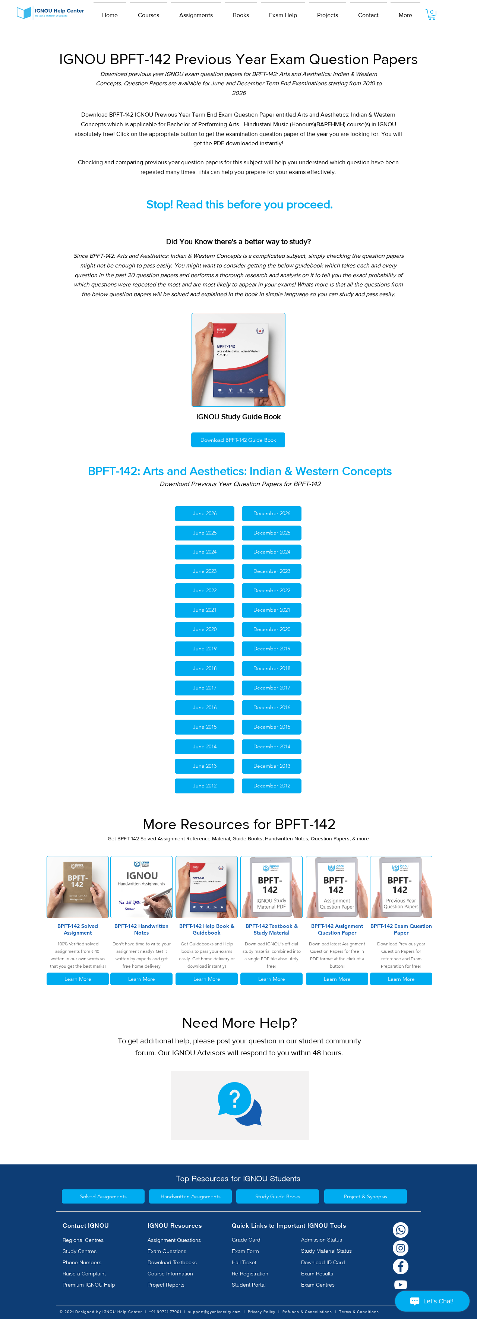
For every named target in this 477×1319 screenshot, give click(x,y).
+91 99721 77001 (165, 1312)
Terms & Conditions (359, 1312)
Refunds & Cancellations (307, 1312)
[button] (148, 12)
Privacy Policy (261, 1312)
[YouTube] (400, 1285)
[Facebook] (400, 1266)
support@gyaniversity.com (214, 1312)
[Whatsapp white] (400, 1230)
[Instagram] (400, 1248)
